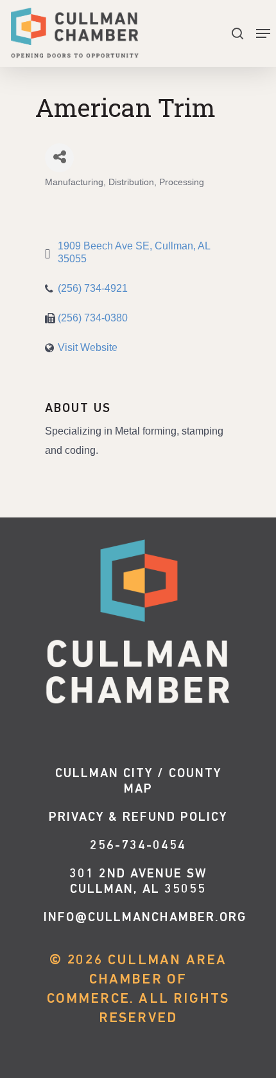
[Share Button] (59, 157)
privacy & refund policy (138, 817)
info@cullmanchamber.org (145, 918)
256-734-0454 (138, 846)
